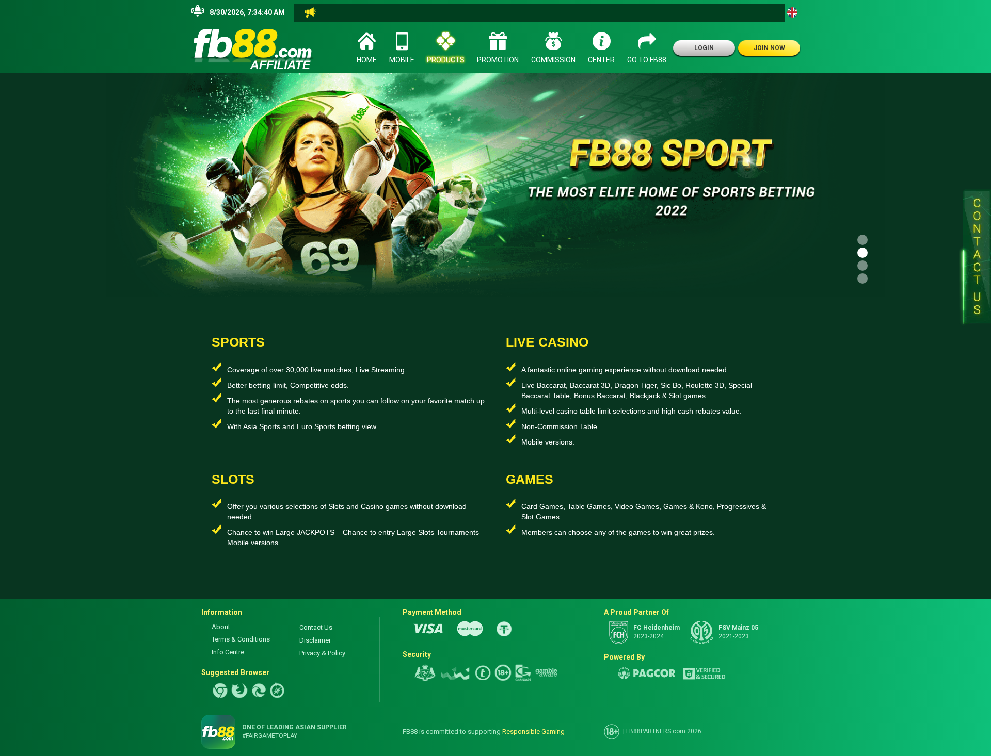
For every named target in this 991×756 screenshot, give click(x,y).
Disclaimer (315, 640)
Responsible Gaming (533, 731)
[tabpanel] (496, 185)
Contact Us (315, 627)
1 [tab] (862, 240)
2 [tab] (862, 253)
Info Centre (228, 652)
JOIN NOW (769, 48)
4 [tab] (862, 278)
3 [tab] (862, 265)
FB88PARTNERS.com (655, 731)
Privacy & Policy (322, 653)
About (221, 627)
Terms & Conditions (241, 639)
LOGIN (704, 48)
